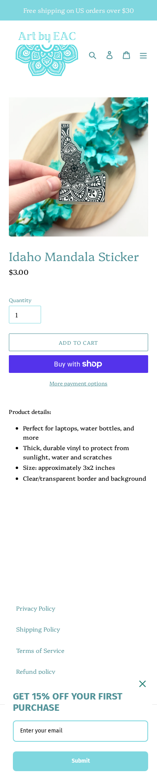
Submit (81, 760)
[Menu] (143, 54)
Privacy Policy (35, 608)
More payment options (78, 383)
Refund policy (35, 671)
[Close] (142, 683)
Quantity (20, 299)
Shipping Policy (38, 629)
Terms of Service (40, 650)
